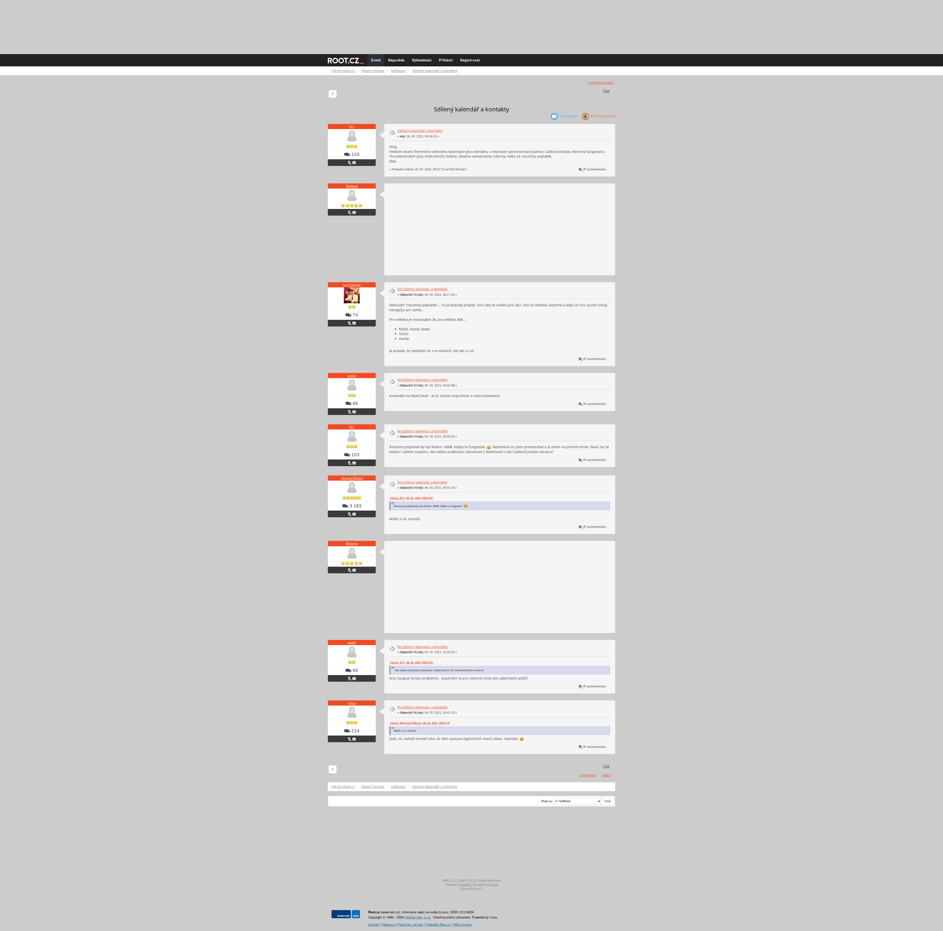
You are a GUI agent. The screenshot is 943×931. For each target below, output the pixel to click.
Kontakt (373, 924)
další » (610, 83)
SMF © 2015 (467, 880)
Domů (376, 60)
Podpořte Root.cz (438, 924)
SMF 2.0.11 (449, 880)
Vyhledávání (421, 60)
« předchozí (596, 83)
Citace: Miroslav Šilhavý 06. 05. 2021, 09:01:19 (419, 723)
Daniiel (466, 885)
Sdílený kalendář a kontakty (420, 130)
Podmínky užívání (410, 924)
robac (352, 703)
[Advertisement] (471, 24)
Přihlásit (446, 60)
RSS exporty (463, 924)
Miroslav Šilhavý (352, 478)
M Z (351, 126)
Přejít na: (547, 801)
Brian (494, 885)
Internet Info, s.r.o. (418, 917)
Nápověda (396, 60)
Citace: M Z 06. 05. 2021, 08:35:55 (411, 498)
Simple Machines (489, 880)
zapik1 (351, 375)
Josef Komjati (352, 285)
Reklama (352, 186)
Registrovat (470, 60)
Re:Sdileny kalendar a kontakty (422, 289)
